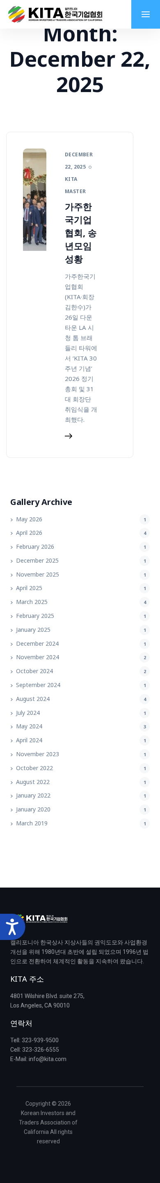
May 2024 (29, 726)
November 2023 (37, 754)
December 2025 (37, 560)
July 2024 (28, 713)
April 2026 (29, 532)
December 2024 (37, 643)
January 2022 (33, 795)
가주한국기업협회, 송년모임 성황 (81, 232)
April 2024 (29, 740)
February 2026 (35, 546)
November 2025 (37, 574)
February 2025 (35, 616)
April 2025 (29, 588)
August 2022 (33, 782)
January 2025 (33, 629)
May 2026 (29, 519)
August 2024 (33, 699)
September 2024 (38, 685)
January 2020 (33, 809)
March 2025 (32, 602)
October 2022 (34, 768)
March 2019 (32, 823)
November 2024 (37, 657)
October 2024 (34, 671)
